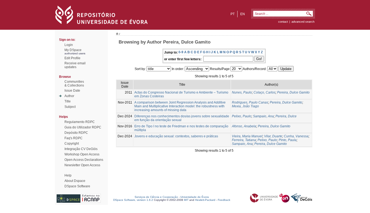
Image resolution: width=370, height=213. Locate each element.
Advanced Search (302, 21)
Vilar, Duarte (273, 136)
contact (283, 21)
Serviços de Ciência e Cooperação (156, 196)
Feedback (224, 199)
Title (67, 101)
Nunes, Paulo (242, 92)
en (242, 14)
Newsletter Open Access (82, 165)
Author (69, 96)
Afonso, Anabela (244, 126)
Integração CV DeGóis (81, 149)
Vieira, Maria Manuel (247, 136)
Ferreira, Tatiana (244, 140)
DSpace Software (77, 186)
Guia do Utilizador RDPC (82, 127)
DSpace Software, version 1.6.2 (133, 199)
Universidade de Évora (194, 196)
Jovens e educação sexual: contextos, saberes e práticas (176, 136)
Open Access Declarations (83, 160)
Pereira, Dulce (286, 116)
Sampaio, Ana (263, 116)
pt (233, 14)
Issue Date (72, 90)
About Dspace (74, 181)
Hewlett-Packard (205, 199)
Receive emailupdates (75, 65)
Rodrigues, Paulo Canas (250, 102)
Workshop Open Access (81, 154)
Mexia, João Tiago (245, 106)
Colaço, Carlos (264, 92)
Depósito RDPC (76, 133)
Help (68, 175)
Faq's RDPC (73, 138)
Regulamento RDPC (79, 122)
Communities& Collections (74, 83)
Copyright (71, 143)
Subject (70, 107)
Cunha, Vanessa (296, 136)
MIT (186, 199)
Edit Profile (72, 58)
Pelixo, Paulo (241, 116)
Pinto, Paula (288, 140)
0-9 (180, 52)
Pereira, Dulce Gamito (293, 92)
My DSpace (73, 50)
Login (68, 45)
